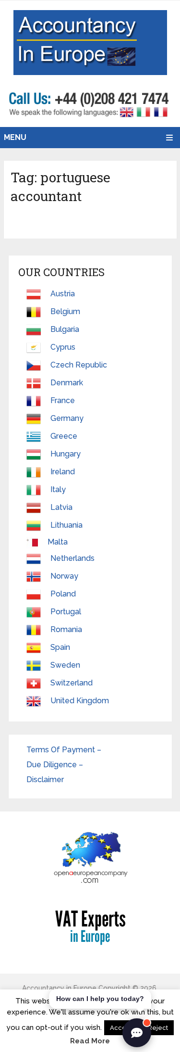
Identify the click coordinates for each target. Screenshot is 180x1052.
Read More (90, 1041)
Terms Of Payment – (64, 749)
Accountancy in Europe (59, 988)
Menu (15, 137)
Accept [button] (121, 1027)
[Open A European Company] (90, 857)
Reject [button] (158, 1027)
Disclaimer (45, 779)
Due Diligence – (55, 764)
